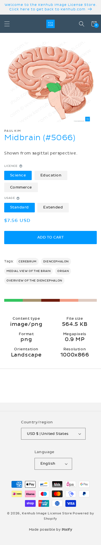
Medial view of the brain (28, 271)
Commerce (21, 187)
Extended (53, 207)
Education (51, 175)
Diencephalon (56, 261)
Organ (63, 271)
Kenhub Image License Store (47, 513)
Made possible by (50, 530)
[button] (7, 24)
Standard (19, 207)
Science (18, 175)
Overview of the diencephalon (34, 280)
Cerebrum (27, 261)
